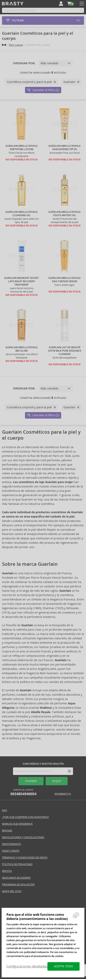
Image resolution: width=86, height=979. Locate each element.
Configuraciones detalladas (26, 966)
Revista (7, 871)
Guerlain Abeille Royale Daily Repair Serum (64, 279)
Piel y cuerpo (16, 44)
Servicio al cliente (23, 792)
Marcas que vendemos (17, 824)
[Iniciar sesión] (61, 3)
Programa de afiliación (18, 884)
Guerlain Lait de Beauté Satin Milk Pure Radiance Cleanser (64, 351)
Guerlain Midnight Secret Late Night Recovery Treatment (21, 281)
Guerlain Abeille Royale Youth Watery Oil (64, 213)
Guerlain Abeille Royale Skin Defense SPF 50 (64, 147)
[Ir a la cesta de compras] (69, 3)
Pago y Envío (10, 850)
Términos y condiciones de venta (24, 857)
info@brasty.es (62, 794)
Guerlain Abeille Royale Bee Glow (21, 349)
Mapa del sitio (11, 891)
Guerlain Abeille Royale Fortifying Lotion (21, 147)
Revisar (7, 830)
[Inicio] (4, 45)
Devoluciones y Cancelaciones (23, 837)
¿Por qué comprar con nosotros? (25, 817)
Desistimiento (11, 844)
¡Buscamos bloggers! (16, 877)
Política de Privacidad (17, 864)
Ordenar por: (24, 63)
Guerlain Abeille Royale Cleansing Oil (21, 213)
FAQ (4, 810)
